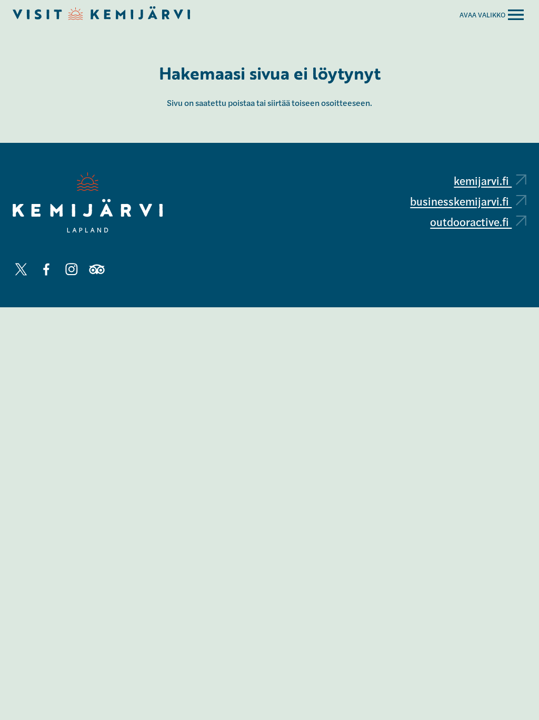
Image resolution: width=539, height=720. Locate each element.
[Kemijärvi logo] (88, 202)
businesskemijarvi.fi (461, 201)
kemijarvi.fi (483, 180)
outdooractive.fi (471, 221)
